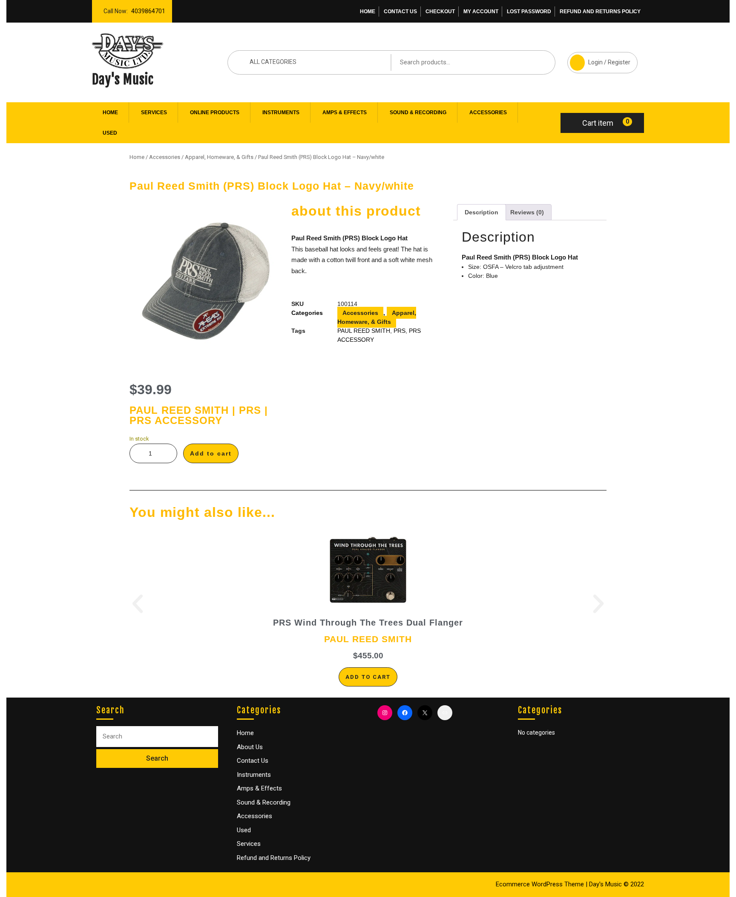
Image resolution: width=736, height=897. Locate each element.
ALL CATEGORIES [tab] (273, 61)
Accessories (488, 112)
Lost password (529, 11)
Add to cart (211, 453)
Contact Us (400, 11)
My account (480, 11)
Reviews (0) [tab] (527, 212)
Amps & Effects (344, 112)
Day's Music (123, 79)
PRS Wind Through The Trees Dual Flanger (368, 622)
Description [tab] (481, 212)
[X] (424, 712)
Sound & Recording (418, 112)
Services (154, 112)
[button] (137, 603)
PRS (399, 330)
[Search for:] (157, 736)
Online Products (214, 112)
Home (367, 11)
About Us (250, 747)
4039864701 (146, 8)
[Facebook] (404, 712)
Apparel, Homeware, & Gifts (219, 157)
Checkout (440, 11)
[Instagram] (384, 712)
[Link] (444, 712)
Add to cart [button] (368, 677)
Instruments (280, 112)
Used (110, 133)
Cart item (597, 122)
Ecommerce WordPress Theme (540, 884)
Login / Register (598, 59)
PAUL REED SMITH (363, 330)
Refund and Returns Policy (600, 11)
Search (535, 62)
